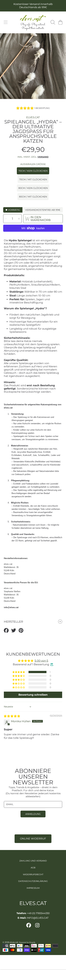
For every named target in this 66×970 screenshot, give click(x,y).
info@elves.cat (11, 607)
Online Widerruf (33, 838)
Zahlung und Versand (33, 860)
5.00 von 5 (41, 660)
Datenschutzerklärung (33, 881)
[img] (12, 716)
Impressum (33, 888)
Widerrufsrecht (33, 874)
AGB (33, 867)
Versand (43, 157)
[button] (5, 22)
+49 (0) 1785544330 (38, 913)
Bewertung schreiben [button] (33, 694)
